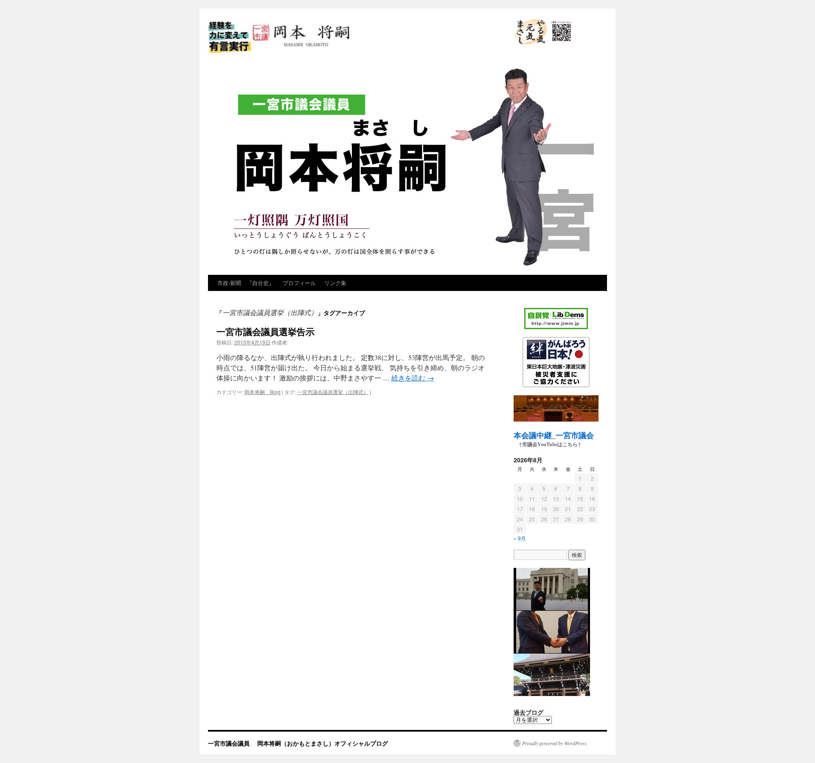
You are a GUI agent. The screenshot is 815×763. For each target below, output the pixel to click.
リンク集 (335, 283)
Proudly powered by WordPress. (555, 743)
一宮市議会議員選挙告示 (265, 331)
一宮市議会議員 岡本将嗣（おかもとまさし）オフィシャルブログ (351, 54)
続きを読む (412, 377)
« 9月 (520, 538)
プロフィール (299, 283)
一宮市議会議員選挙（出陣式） (332, 391)
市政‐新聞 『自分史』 (245, 283)
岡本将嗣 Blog (262, 391)
